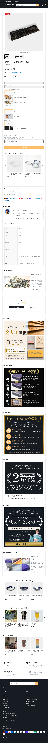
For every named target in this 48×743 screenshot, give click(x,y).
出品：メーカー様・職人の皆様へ (9, 713)
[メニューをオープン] (3, 5)
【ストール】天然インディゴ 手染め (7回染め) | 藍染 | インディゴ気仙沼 (10, 624)
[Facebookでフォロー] (3, 728)
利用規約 (28, 703)
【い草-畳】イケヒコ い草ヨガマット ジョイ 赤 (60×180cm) (37, 652)
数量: (5, 76)
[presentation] (5, 165)
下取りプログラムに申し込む (12, 141)
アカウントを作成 (29, 691)
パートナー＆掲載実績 (30, 705)
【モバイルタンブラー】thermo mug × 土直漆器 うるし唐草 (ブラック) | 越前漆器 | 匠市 (24, 624)
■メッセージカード (8, 108)
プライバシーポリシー (30, 701)
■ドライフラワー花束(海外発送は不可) (11, 89)
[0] (44, 5)
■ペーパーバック (7, 120)
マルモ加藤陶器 (7, 64)
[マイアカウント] (42, 5)
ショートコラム (5, 707)
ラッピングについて (6, 701)
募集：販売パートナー (6, 717)
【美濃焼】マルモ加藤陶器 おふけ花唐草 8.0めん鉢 (23, 596)
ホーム (5, 9)
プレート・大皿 (9, 9)
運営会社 (28, 698)
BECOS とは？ (5, 699)
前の (39, 9)
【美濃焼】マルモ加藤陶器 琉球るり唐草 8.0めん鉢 (10, 596)
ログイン (28, 689)
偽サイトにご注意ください (7, 691)
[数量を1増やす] (18, 76)
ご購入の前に (5, 703)
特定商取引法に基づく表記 (31, 699)
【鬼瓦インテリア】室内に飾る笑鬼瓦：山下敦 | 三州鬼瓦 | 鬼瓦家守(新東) (10, 652)
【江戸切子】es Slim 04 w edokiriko (36, 624)
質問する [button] (32, 307)
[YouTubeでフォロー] (10, 728)
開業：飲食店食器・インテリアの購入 (9, 715)
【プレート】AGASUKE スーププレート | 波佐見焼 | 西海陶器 (15, 174)
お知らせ (4, 698)
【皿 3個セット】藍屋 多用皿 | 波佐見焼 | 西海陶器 (33, 174)
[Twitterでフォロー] (6, 728)
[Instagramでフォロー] (8, 728)
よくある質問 (5, 705)
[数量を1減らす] (12, 76)
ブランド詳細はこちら (37, 289)
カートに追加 (24, 147)
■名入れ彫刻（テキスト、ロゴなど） (11, 81)
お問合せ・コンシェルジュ (7, 689)
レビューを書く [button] (16, 307)
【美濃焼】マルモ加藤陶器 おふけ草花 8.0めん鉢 (36, 596)
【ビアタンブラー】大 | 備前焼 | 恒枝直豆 (24, 651)
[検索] (37, 5)
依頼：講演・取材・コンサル (8, 718)
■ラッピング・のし (8, 85)
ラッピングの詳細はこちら (37, 572)
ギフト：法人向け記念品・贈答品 (9, 720)
